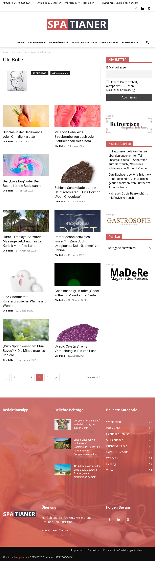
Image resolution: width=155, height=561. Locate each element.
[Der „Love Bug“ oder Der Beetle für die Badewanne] (26, 165)
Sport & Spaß (109, 42)
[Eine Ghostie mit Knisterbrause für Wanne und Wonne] (26, 277)
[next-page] (56, 377)
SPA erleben (35, 42)
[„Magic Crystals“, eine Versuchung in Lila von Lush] (77, 330)
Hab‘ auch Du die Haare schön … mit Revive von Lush (129, 195)
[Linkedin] (142, 8)
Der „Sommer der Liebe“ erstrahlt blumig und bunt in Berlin (87, 424)
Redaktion (88, 2)
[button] (147, 43)
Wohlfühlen (57, 42)
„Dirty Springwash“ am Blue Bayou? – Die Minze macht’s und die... (24, 350)
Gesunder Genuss (82, 42)
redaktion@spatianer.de (57, 534)
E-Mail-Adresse (116, 67)
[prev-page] (6, 377)
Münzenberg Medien (17, 557)
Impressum (70, 2)
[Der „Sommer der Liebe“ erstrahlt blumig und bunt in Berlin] (62, 424)
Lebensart (128, 42)
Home (20, 42)
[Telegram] (149, 8)
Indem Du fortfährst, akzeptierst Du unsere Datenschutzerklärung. (122, 86)
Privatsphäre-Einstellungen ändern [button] (119, 2)
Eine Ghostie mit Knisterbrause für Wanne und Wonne (25, 301)
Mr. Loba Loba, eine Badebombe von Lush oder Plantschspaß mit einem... (74, 136)
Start (5, 52)
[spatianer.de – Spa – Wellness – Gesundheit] (77, 25)
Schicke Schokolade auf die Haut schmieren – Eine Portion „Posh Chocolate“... (77, 192)
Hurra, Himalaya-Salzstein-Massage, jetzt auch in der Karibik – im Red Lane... (23, 241)
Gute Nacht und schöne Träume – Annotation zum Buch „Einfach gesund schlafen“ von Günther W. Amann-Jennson (130, 181)
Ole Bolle (8, 141)
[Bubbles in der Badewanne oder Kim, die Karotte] (26, 116)
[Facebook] (136, 8)
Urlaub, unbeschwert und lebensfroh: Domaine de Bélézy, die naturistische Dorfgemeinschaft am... (87, 447)
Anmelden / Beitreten (49, 2)
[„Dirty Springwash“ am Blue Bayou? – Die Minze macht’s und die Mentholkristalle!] (26, 330)
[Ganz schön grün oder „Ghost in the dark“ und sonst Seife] (77, 274)
